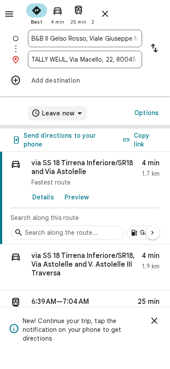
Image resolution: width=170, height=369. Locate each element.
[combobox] (85, 38)
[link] (85, 198)
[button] (85, 267)
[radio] (36, 13)
